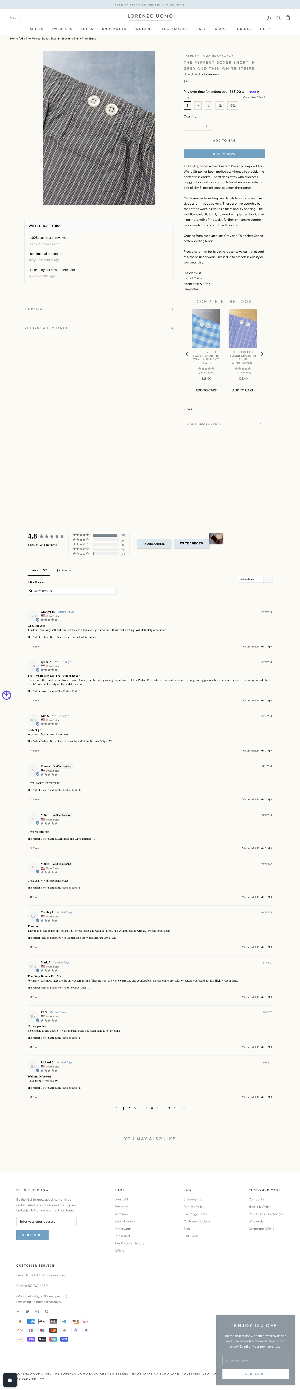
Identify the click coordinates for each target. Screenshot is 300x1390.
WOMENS (144, 29)
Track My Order (260, 1207)
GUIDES (244, 29)
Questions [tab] (61, 570)
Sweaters (121, 1207)
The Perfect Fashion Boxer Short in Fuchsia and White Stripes (62, 637)
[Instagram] (37, 1311)
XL (220, 105)
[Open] (10, 1380)
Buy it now (224, 154)
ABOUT (221, 29)
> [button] (184, 1108)
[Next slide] (262, 354)
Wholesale (256, 1221)
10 (175, 1108)
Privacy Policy (30, 1379)
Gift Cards (191, 1236)
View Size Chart (254, 97)
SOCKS (87, 29)
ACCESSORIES (174, 29)
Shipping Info (193, 1199)
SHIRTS (36, 29)
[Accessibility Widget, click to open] (6, 695)
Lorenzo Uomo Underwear (208, 56)
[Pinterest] (209, 408)
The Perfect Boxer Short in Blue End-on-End (52, 691)
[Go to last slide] (187, 354)
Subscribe (255, 1374)
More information (204, 424)
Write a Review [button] (191, 543)
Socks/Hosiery (124, 1221)
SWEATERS (62, 29)
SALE (201, 29)
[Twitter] (204, 408)
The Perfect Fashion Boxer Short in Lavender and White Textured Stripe (67, 741)
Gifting (119, 1250)
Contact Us (257, 1199)
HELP (265, 29)
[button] (263, 646)
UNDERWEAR (114, 29)
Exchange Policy (195, 1214)
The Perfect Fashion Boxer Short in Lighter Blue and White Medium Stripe (69, 937)
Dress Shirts (123, 1199)
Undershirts (123, 1236)
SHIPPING (33, 309)
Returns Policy (194, 1207)
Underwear (122, 1229)
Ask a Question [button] (155, 543)
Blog (187, 1229)
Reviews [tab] (34, 570)
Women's (121, 1214)
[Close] (290, 1319)
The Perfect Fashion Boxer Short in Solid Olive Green (57, 987)
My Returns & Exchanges (266, 1214)
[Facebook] (198, 408)
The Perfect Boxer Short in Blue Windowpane (242, 357)
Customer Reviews (197, 1221)
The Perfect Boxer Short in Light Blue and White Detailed (59, 838)
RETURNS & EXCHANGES (47, 328)
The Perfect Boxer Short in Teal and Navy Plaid (206, 357)
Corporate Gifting (261, 1229)
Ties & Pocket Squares (130, 1243)
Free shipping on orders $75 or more (150, 4)
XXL (233, 105)
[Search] (279, 17)
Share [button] (35, 646)
